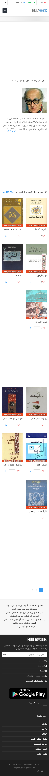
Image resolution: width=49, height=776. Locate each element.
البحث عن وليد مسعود (13, 229)
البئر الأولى (42, 275)
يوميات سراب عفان (39, 418)
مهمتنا (41, 2)
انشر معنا (41, 666)
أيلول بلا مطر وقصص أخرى (36, 511)
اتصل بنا (42, 661)
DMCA (44, 734)
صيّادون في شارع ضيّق (13, 418)
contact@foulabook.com (35, 676)
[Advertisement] (24, 51)
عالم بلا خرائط (41, 229)
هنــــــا (15, 626)
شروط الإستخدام (41, 749)
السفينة (19, 275)
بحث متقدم (19, 2)
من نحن (44, 729)
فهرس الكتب (42, 754)
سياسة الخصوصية (40, 744)
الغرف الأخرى (41, 465)
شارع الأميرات (41, 322)
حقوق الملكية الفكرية (39, 739)
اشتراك (5, 654)
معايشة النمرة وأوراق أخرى (12, 465)
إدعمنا (42, 671)
